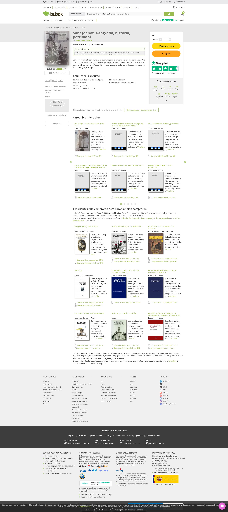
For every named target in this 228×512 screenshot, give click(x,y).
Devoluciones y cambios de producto (59, 458)
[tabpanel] (128, 162)
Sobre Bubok (50, 471)
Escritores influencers (108, 393)
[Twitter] (60, 80)
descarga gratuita (162, 218)
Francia (132, 393)
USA (131, 384)
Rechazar (103, 510)
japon (114, 318)
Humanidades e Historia (62, 27)
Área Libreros (180, 2)
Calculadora (47, 398)
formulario (173, 361)
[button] (179, 7)
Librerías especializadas (109, 398)
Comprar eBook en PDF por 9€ (89, 156)
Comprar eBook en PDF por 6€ (163, 262)
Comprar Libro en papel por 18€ (90, 345)
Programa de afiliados (79, 399)
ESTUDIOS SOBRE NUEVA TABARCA (89, 313)
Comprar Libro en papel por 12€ (126, 258)
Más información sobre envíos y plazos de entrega (133, 484)
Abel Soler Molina (57, 115)
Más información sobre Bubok (166, 473)
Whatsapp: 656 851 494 (67, 2)
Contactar (83, 2)
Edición (58, 20)
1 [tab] (121, 204)
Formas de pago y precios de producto (59, 466)
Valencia (48, 93)
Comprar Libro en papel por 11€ (127, 302)
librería (125, 218)
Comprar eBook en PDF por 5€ (89, 305)
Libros (46, 20)
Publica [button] (46, 7)
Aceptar (88, 510)
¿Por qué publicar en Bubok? (52, 390)
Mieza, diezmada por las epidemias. (127, 226)
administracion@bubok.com (78, 443)
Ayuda (92, 2)
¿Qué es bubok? (77, 416)
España (132, 381)
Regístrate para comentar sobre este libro (141, 110)
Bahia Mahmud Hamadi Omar (160, 231)
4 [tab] (132, 204)
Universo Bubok (77, 396)
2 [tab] (125, 204)
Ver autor (57, 123)
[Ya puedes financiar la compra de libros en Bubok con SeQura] (95, 483)
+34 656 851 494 (153, 436)
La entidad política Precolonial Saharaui (161, 227)
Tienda (47, 27)
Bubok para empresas (79, 401)
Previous (71, 162)
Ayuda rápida (47, 393)
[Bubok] (53, 13)
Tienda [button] (125, 7)
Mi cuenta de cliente (52, 463)
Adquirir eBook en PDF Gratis (88, 348)
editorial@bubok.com (106, 443)
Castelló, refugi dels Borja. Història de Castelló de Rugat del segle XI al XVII (91, 166)
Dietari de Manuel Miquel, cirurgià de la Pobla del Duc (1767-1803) (127, 125)
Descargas (46, 401)
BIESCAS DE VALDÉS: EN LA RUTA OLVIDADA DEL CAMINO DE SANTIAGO (164, 314)
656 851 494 (97, 436)
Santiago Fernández (120, 231)
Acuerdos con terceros (79, 413)
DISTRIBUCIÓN (59, 7)
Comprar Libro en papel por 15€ (90, 260)
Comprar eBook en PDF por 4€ (126, 261)
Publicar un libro (106, 387)
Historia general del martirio (124, 313)
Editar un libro (76, 418)
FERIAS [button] (135, 7)
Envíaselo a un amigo (57, 86)
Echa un (55, 68)
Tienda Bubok (47, 384)
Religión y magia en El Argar (86, 226)
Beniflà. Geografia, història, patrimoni (127, 165)
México (132, 395)
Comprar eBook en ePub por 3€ (90, 263)
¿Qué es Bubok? (165, 2)
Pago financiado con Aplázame (93, 497)
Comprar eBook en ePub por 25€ (127, 348)
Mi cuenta (46, 381)
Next (185, 162)
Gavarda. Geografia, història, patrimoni (160, 166)
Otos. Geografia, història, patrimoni (163, 124)
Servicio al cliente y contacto (55, 468)
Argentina (133, 387)
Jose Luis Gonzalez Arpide (86, 318)
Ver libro (103, 149)
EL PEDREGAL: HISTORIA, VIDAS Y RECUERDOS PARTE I (125, 271)
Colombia (133, 390)
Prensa (74, 390)
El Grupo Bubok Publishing (80, 20)
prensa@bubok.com (156, 443)
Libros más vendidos (108, 390)
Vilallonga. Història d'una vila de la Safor (89, 125)
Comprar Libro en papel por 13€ (163, 345)
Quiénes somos (77, 387)
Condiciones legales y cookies (82, 384)
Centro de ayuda (51, 456)
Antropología (80, 27)
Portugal (133, 398)
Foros (103, 384)
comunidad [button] (95, 7)
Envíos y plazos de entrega (55, 461)
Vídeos (45, 404)
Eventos (84, 7)
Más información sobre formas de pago (96, 494)
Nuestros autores (49, 395)
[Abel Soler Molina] (57, 103)
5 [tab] (135, 204)
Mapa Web (75, 407)
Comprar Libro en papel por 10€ (163, 302)
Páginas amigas (77, 393)
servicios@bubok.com (131, 443)
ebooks (131, 218)
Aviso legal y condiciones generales (58, 473)
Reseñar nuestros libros (80, 404)
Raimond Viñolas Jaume (85, 275)
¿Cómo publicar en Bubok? (52, 387)
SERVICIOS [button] (72, 7)
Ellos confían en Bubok (108, 395)
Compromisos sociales (80, 421)
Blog (117, 7)
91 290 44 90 (49, 2)
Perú (131, 401)
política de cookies (85, 507)
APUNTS (78, 270)
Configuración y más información (129, 510)
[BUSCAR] (169, 14)
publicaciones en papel (143, 218)
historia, (61, 90)
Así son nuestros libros (79, 410)
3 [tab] (128, 204)
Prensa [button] (108, 7)
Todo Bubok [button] (76, 14)
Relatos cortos (106, 401)
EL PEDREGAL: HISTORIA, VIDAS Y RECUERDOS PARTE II (162, 271)
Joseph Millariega (119, 275)
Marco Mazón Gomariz (84, 231)
